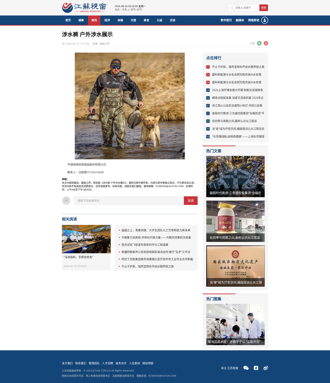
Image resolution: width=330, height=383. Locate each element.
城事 (81, 20)
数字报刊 (226, 20)
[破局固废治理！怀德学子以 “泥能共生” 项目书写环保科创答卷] (235, 324)
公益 (159, 20)
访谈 (172, 20)
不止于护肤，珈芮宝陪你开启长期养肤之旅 (148, 266)
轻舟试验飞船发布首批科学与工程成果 (145, 245)
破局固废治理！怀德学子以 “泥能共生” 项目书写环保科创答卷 (238, 342)
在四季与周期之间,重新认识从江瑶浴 (234, 121)
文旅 (133, 20)
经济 (107, 20)
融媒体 (240, 20)
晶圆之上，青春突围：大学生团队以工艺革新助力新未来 (156, 230)
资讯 (94, 20)
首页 (68, 20)
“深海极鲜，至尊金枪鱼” (78, 257)
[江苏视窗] (84, 12)
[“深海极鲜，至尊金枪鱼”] (86, 239)
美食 (146, 20)
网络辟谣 (253, 20)
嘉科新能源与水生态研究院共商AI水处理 (236, 74)
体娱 (120, 20)
